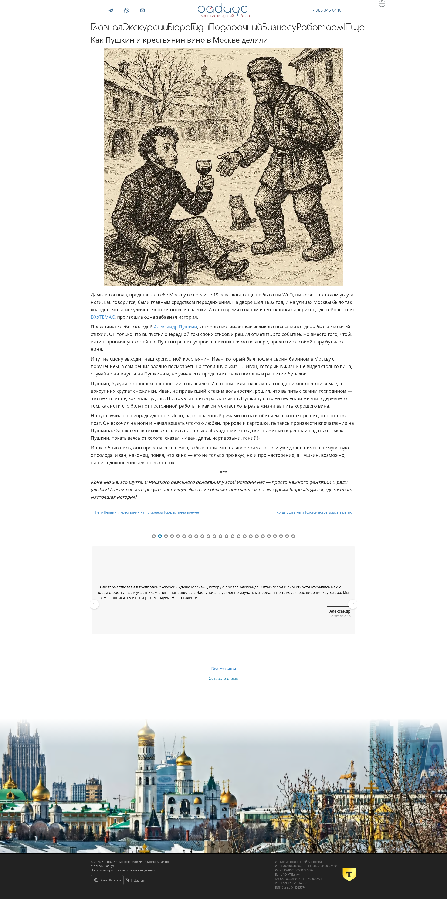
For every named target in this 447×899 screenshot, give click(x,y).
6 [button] (184, 536)
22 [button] (281, 536)
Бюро (179, 27)
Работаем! (321, 27)
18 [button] (257, 536)
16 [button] (245, 536)
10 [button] (208, 536)
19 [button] (263, 536)
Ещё (355, 27)
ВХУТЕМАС (103, 317)
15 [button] (238, 536)
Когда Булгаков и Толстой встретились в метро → (316, 512)
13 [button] (226, 536)
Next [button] (352, 607)
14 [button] (232, 536)
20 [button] (269, 536)
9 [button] (202, 536)
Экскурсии (145, 27)
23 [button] (287, 536)
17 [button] (251, 536)
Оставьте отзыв (223, 678)
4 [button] (172, 536)
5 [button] (178, 536)
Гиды (200, 27)
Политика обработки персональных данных (123, 870)
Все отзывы (223, 669)
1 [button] (154, 536)
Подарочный (235, 27)
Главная (106, 27)
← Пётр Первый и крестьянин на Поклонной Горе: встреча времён (145, 512)
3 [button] (166, 536)
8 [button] (196, 536)
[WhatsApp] (127, 10)
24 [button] (293, 536)
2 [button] (160, 536)
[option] (223, 592)
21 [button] (275, 536)
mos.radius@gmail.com (142, 10)
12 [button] (220, 536)
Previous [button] (94, 607)
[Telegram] (111, 10)
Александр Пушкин (175, 327)
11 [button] (214, 536)
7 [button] (190, 536)
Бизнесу (279, 27)
